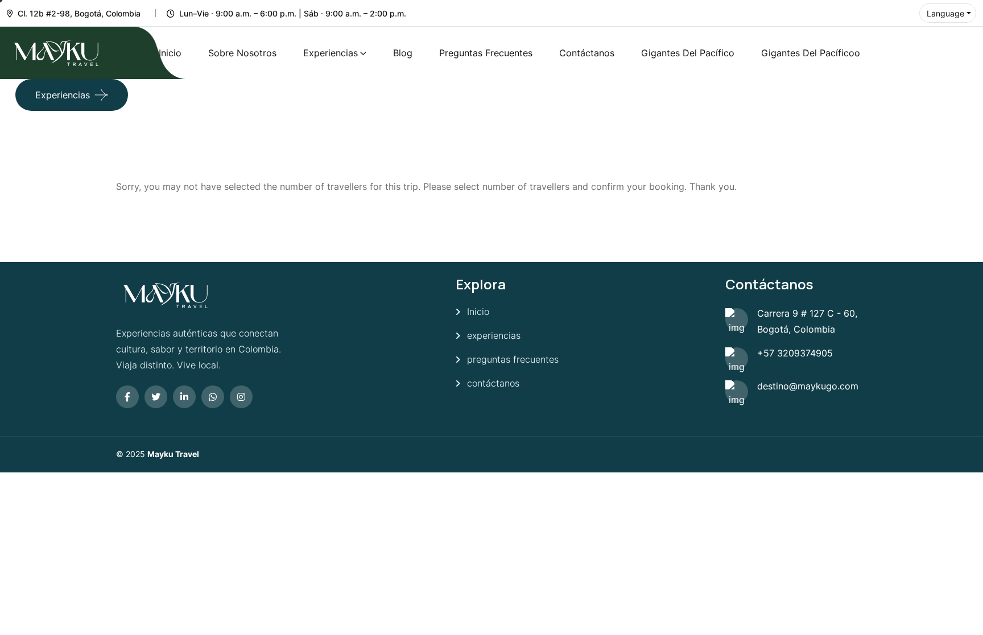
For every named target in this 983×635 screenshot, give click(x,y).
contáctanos (493, 383)
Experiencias (330, 53)
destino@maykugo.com (807, 386)
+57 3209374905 (795, 353)
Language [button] (945, 13)
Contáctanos (586, 53)
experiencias (494, 335)
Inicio (170, 53)
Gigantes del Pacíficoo (810, 53)
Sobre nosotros (242, 53)
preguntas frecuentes (513, 359)
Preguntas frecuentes (485, 53)
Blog (402, 53)
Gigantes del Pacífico (687, 53)
